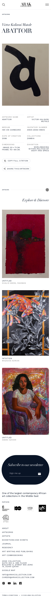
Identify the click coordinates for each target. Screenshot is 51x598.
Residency (7, 547)
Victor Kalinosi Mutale (40, 120)
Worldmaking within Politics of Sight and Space (39, 149)
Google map (8, 570)
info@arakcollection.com (16, 575)
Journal (6, 544)
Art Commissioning (12, 555)
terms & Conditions (10, 595)
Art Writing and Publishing (17, 551)
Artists (6, 536)
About (5, 528)
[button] (47, 5)
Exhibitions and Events (15, 540)
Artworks (6, 14)
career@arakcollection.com (18, 577)
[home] (26, 5)
